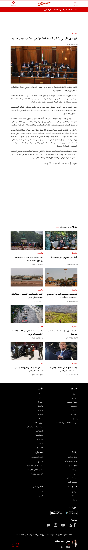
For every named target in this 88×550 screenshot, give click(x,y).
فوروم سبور (73, 473)
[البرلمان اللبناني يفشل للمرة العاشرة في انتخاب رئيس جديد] (44, 65)
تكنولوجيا (39, 435)
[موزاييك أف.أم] (44, 4)
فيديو (41, 495)
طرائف (40, 443)
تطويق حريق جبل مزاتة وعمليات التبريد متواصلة (61, 332)
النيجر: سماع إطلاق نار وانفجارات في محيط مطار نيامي (28, 369)
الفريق (75, 393)
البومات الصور (72, 482)
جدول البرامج (72, 402)
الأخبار (75, 500)
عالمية (74, 33)
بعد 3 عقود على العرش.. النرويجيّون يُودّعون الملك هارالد (29, 259)
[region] (44, 21)
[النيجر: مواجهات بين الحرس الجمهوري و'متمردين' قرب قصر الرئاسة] (61, 277)
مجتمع (40, 447)
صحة (41, 393)
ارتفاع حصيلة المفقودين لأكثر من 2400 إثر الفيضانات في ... (27, 332)
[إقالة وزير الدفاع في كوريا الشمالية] (61, 240)
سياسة (40, 410)
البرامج (74, 397)
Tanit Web (20, 534)
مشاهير (40, 439)
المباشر (74, 410)
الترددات (74, 406)
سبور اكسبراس (72, 477)
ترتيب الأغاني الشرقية (35, 465)
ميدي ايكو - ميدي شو (35, 426)
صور (41, 491)
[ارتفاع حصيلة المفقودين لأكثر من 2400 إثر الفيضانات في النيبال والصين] (27, 314)
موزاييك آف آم (38, 422)
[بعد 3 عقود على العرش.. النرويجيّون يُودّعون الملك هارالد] (27, 240)
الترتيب (74, 469)
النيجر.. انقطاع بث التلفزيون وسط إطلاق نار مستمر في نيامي (27, 296)
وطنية (40, 397)
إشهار (75, 418)
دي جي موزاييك (37, 473)
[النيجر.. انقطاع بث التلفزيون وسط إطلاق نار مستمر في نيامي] (27, 277)
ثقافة (41, 418)
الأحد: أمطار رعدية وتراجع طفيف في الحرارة (60, 9)
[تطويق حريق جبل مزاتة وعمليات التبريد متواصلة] (61, 314)
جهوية (40, 402)
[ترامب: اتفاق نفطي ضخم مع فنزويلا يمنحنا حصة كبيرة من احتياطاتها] (61, 351)
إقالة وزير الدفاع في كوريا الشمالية (64, 257)
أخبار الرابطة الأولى (70, 461)
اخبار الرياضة (72, 457)
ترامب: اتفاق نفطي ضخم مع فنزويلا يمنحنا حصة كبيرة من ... (63, 369)
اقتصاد (40, 414)
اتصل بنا (74, 414)
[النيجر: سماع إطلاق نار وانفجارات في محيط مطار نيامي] (27, 351)
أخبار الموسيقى (37, 457)
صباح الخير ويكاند (62, 541)
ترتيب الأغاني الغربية (35, 469)
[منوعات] (74, 543)
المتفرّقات (39, 431)
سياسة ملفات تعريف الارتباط (66, 422)
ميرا (69, 544)
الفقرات (74, 495)
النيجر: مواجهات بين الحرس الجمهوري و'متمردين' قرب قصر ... (62, 296)
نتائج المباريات (71, 465)
